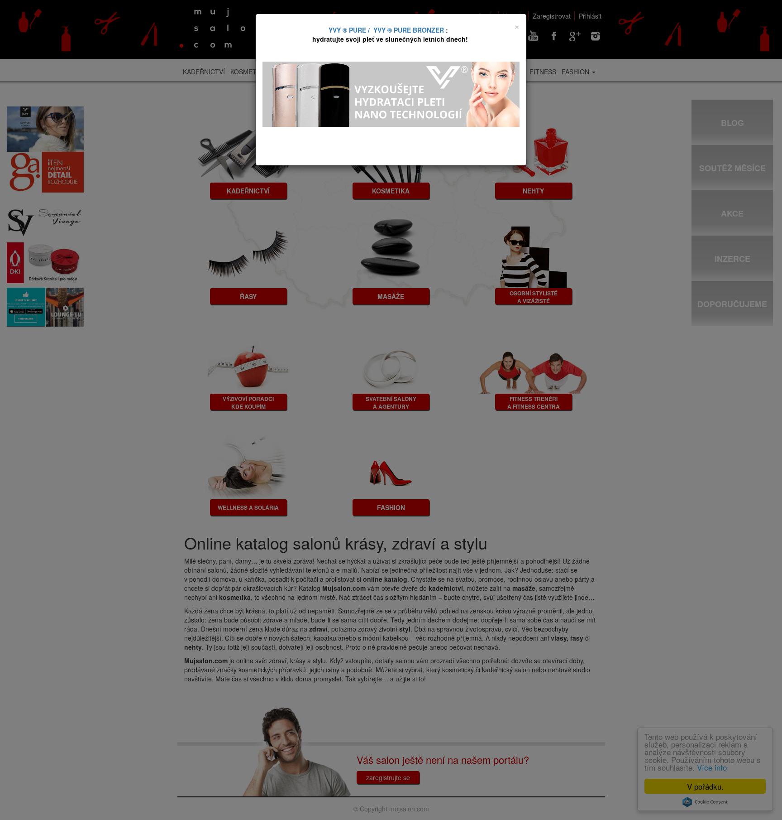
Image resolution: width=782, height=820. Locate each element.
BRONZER (428, 29)
